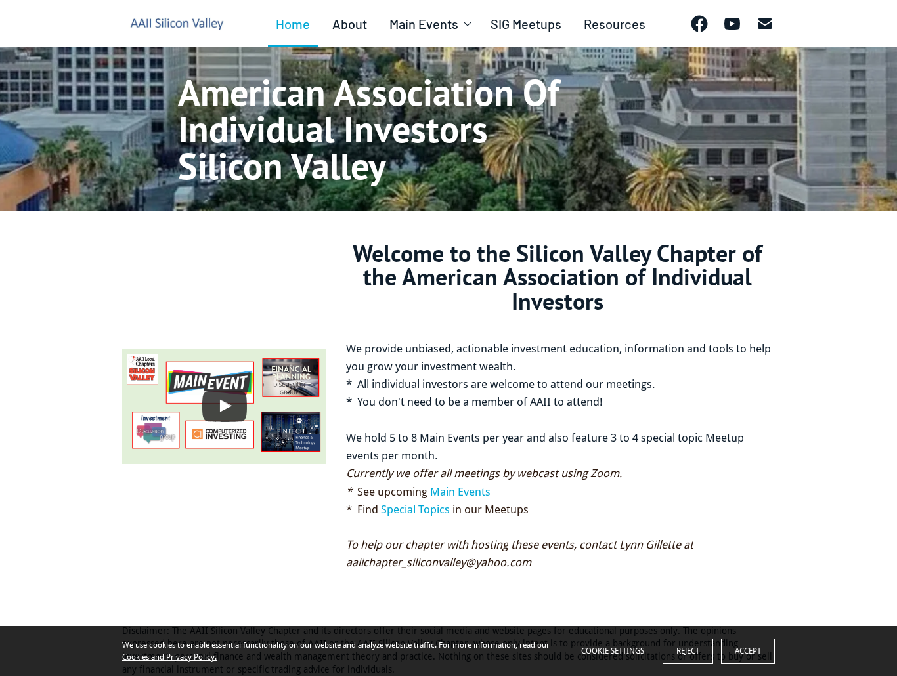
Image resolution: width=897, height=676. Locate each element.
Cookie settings (612, 651)
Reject (687, 651)
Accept (748, 651)
